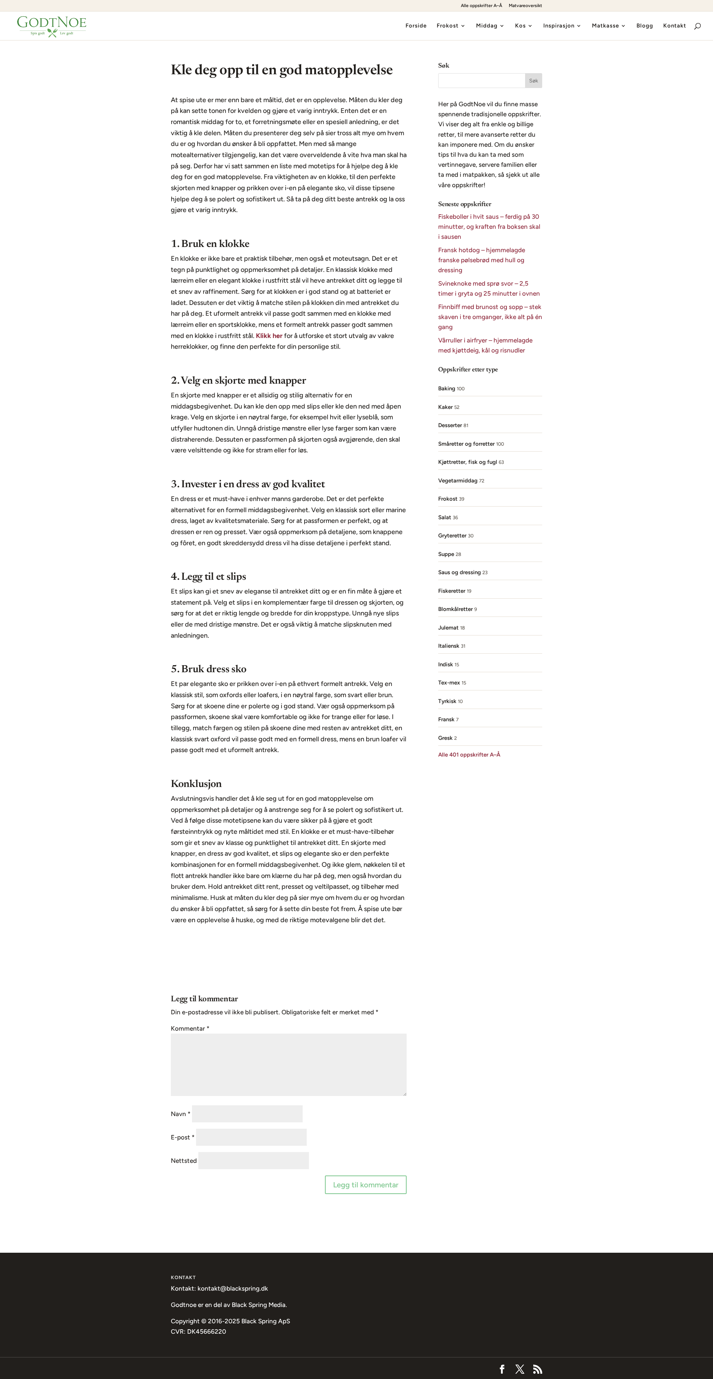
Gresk (445, 738)
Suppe (446, 554)
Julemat (448, 627)
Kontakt (674, 26)
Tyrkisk (447, 701)
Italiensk (448, 646)
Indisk (445, 664)
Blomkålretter (455, 609)
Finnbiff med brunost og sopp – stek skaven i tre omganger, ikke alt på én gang (490, 317)
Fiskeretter (451, 591)
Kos (520, 26)
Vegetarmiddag (458, 480)
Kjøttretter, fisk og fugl (467, 462)
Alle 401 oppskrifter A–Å (469, 754)
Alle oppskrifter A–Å (481, 5)
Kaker (445, 407)
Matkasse (605, 26)
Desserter (450, 425)
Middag (487, 26)
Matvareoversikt (525, 5)
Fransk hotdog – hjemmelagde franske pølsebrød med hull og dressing (481, 260)
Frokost (448, 26)
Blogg (645, 26)
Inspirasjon (558, 26)
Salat (444, 517)
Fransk (446, 719)
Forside (416, 26)
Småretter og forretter (466, 443)
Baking (446, 388)
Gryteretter (452, 535)
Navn (181, 1114)
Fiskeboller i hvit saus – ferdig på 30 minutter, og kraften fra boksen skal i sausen (489, 226)
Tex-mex (449, 682)
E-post (183, 1137)
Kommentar (190, 1028)
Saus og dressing (459, 572)
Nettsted (184, 1160)
